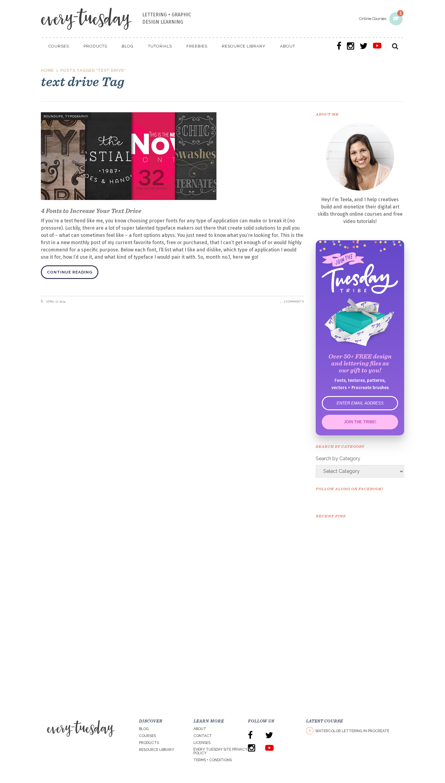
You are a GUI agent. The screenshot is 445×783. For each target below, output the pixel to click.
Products (149, 743)
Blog (144, 729)
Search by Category (338, 458)
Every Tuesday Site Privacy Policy (220, 751)
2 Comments (294, 301)
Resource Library (156, 750)
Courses (147, 736)
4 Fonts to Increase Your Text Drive (91, 211)
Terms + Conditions (212, 760)
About (199, 729)
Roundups (53, 116)
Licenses (201, 743)
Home (47, 70)
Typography (76, 116)
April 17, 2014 (55, 301)
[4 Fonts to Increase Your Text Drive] (172, 156)
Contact (202, 736)
